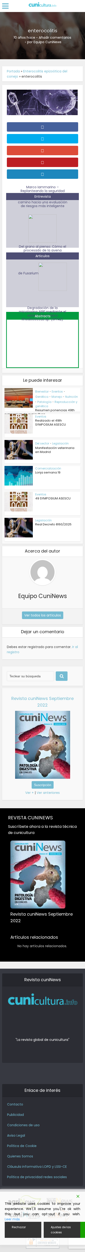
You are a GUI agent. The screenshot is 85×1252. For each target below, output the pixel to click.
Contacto (15, 1104)
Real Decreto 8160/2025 (53, 524)
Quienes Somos (20, 1156)
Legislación (60, 443)
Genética (41, 397)
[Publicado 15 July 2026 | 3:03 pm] (42, 341)
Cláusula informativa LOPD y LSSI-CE (37, 1166)
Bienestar (42, 391)
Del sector (42, 443)
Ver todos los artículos (42, 615)
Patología (44, 402)
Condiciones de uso (23, 1125)
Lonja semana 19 (47, 472)
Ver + (29, 792)
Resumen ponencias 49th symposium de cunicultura (39, 412)
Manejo (56, 397)
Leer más (12, 1219)
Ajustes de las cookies (61, 1229)
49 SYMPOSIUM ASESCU (53, 498)
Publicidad (15, 1114)
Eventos (57, 391)
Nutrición (71, 397)
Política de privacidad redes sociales (37, 1177)
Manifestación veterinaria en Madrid (54, 450)
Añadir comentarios (55, 37)
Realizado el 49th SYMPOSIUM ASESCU (50, 422)
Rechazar (19, 1227)
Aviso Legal (16, 1135)
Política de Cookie (22, 1145)
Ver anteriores (48, 792)
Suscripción (42, 785)
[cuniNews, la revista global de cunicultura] (42, 4)
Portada (13, 71)
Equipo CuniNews (47, 42)
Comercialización (48, 468)
